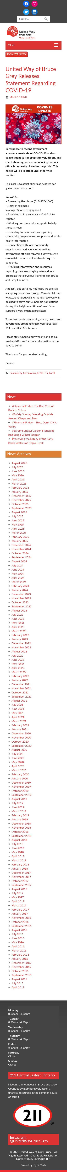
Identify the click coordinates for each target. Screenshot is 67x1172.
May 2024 (18, 573)
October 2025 (20, 504)
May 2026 (18, 475)
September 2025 (21, 508)
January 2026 (20, 492)
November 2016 (21, 918)
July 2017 (17, 893)
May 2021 (18, 713)
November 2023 (21, 598)
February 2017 (20, 909)
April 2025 (18, 528)
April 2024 (18, 578)
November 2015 (21, 967)
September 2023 (21, 606)
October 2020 (20, 741)
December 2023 (21, 594)
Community (16, 373)
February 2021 (20, 725)
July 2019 (17, 803)
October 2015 (20, 971)
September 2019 (21, 795)
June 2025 (18, 520)
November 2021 (21, 688)
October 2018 (20, 831)
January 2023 (20, 639)
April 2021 (18, 717)
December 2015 (21, 963)
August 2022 (19, 651)
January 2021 (20, 729)
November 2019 (21, 786)
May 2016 (18, 942)
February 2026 (20, 487)
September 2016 (21, 926)
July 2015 (17, 983)
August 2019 (19, 799)
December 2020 (21, 733)
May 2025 (18, 524)
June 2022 (18, 659)
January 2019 (20, 819)
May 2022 (18, 664)
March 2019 (19, 811)
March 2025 (19, 532)
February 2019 (20, 815)
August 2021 (19, 700)
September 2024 (21, 557)
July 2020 (17, 754)
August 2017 (19, 889)
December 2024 (21, 545)
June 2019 (18, 807)
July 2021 (17, 705)
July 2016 (17, 934)
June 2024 (18, 569)
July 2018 (17, 844)
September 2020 (21, 745)
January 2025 (20, 541)
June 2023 (18, 618)
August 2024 (19, 561)
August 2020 (19, 750)
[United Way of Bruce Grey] (24, 38)
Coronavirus (29, 373)
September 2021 (21, 696)
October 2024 (20, 553)
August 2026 (19, 463)
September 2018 (21, 836)
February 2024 (20, 586)
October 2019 (20, 791)
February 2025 (20, 537)
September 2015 (21, 975)
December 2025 (21, 496)
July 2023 (17, 614)
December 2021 (21, 684)
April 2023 (18, 627)
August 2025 (19, 512)
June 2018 (18, 848)
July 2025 (17, 516)
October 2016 (20, 922)
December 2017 (21, 872)
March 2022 (19, 672)
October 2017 (20, 881)
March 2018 (19, 860)
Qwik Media (40, 1165)
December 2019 (21, 782)
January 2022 (20, 680)
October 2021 (20, 692)
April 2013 (18, 987)
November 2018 (21, 827)
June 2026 (18, 471)
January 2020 (20, 778)
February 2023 (20, 635)
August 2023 (19, 610)
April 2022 (18, 668)
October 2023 (20, 602)
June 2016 (18, 938)
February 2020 (20, 774)
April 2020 (18, 766)
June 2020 (18, 758)
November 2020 (21, 737)
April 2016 (18, 946)
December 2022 (21, 643)
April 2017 (18, 901)
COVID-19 (42, 373)
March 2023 (19, 631)
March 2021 (19, 721)
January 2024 (20, 590)
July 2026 (17, 467)
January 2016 (20, 958)
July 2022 (17, 655)
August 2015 (19, 979)
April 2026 (18, 479)
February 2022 (20, 676)
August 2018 (19, 840)
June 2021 (18, 709)
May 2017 (18, 897)
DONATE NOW (16, 54)
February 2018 (20, 864)
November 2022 (21, 647)
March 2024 (19, 582)
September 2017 (21, 885)
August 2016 (19, 930)
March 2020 (19, 770)
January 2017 (20, 913)
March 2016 (19, 950)
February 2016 (20, 954)
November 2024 (21, 549)
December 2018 (21, 823)
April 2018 (18, 856)
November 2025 (21, 500)
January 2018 (20, 868)
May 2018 (18, 852)
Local (52, 373)
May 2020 (18, 762)
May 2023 (18, 623)
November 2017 (21, 877)
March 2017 (19, 905)
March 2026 (19, 483)
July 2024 (17, 565)
